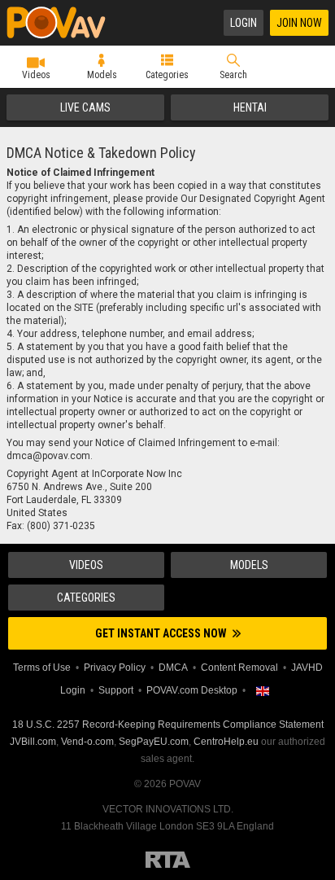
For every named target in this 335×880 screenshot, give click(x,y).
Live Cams (85, 107)
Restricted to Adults (168, 860)
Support (115, 690)
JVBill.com (33, 741)
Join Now (299, 22)
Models (102, 75)
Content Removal (239, 667)
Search (233, 75)
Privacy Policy (115, 667)
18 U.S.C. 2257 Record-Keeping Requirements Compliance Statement (168, 724)
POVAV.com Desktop (191, 690)
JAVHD (307, 667)
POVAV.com (63, 23)
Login (243, 22)
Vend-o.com (87, 741)
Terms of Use (42, 667)
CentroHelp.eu (226, 741)
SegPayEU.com (154, 741)
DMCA (173, 667)
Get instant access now (162, 633)
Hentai (250, 107)
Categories (167, 75)
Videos (36, 75)
